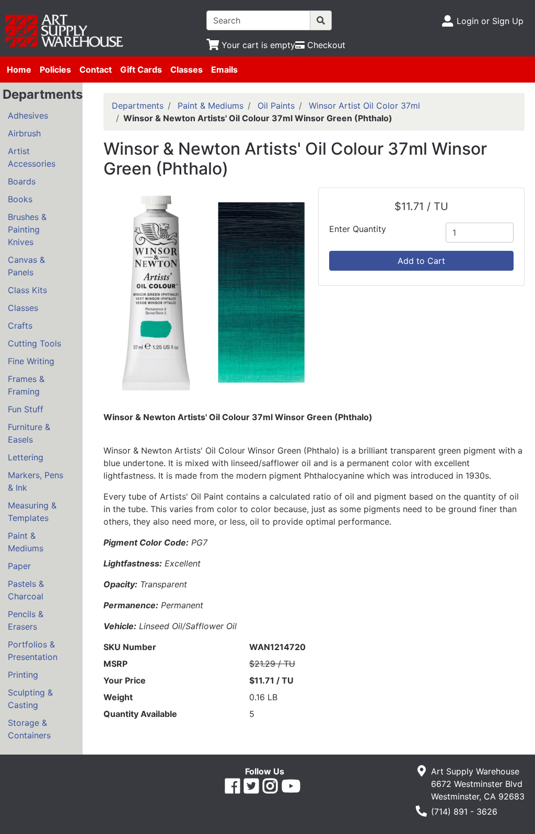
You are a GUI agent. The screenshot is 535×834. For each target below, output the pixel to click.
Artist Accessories (31, 157)
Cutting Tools (34, 343)
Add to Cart (421, 261)
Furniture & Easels (29, 433)
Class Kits (27, 290)
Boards (22, 181)
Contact (95, 69)
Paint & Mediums (25, 541)
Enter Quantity (357, 229)
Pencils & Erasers (25, 620)
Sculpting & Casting (30, 698)
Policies (55, 69)
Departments (138, 105)
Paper (19, 566)
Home (19, 69)
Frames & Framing (26, 385)
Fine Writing (31, 361)
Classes (186, 69)
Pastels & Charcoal (26, 589)
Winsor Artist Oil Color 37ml (364, 105)
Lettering (25, 457)
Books (20, 199)
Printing (23, 674)
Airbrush (24, 133)
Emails (224, 69)
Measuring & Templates (32, 511)
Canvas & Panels (26, 265)
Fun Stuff (25, 409)
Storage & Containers (29, 728)
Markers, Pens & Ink (35, 481)
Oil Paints (276, 105)
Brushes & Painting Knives (27, 229)
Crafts (20, 325)
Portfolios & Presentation (32, 650)
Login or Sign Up (490, 21)
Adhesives (28, 115)
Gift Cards (141, 69)
